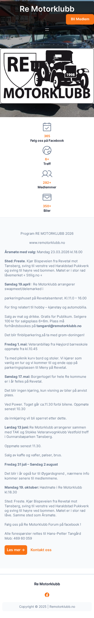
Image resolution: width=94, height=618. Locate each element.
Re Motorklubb (47, 8)
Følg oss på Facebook (47, 140)
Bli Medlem (80, 19)
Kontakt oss (41, 549)
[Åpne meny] (47, 29)
